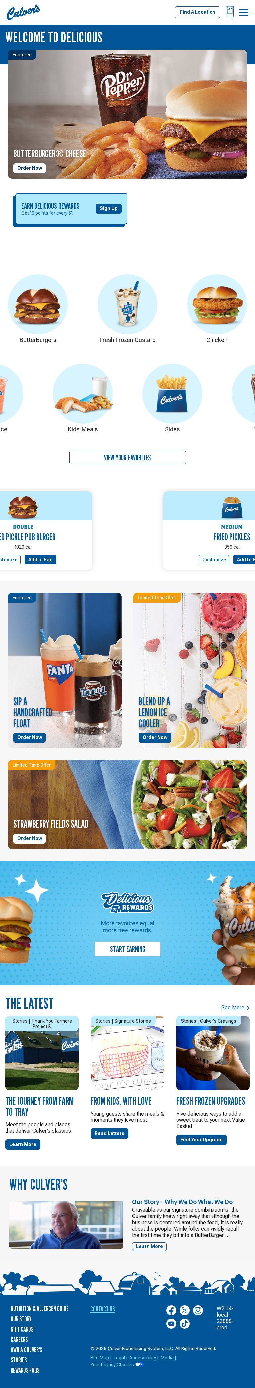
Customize (214, 559)
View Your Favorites (127, 457)
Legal (119, 1357)
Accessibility (142, 1357)
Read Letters (109, 1133)
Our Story (21, 1319)
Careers (19, 1340)
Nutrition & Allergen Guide (40, 1309)
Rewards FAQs (25, 1370)
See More (232, 1007)
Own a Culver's (26, 1350)
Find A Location (197, 12)
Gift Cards (22, 1329)
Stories (19, 1360)
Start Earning (127, 949)
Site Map (99, 1357)
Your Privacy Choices (112, 1364)
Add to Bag (40, 559)
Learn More (22, 1144)
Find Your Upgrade (201, 1139)
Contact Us (102, 1309)
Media (167, 1357)
